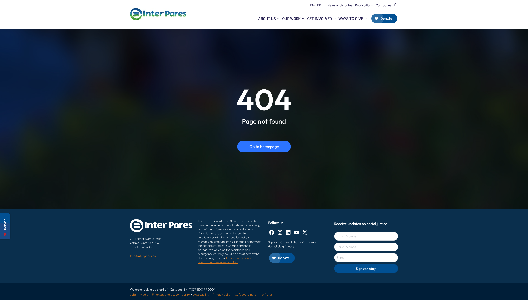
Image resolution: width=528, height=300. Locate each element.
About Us (267, 18)
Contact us (383, 5)
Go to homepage (264, 146)
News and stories (339, 5)
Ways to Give (350, 18)
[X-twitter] (304, 232)
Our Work (291, 18)
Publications (364, 5)
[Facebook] (271, 232)
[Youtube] (296, 232)
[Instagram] (280, 232)
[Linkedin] (288, 232)
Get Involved (319, 18)
